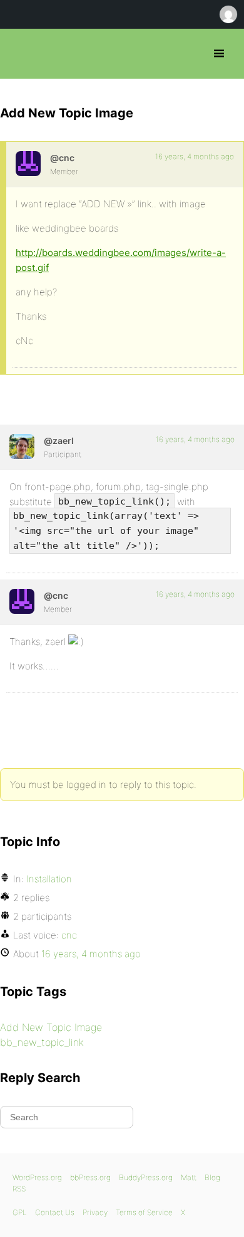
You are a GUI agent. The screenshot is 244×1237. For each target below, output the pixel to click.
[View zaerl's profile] (21, 446)
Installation (49, 879)
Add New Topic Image (51, 1027)
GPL (20, 1212)
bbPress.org (20, 54)
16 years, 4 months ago (194, 156)
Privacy (95, 1212)
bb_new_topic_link (42, 1042)
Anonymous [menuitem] (227, 14)
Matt (188, 1177)
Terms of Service (144, 1212)
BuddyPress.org (146, 1177)
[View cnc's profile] (28, 163)
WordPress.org (37, 1177)
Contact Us (54, 1212)
